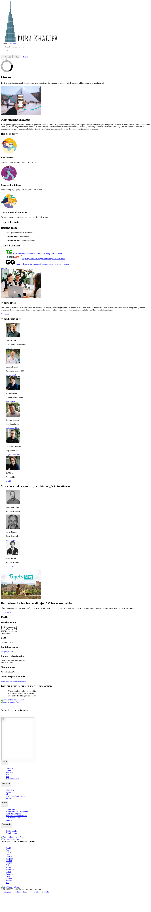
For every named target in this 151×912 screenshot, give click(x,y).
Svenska (9, 880)
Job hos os (5, 314)
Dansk (8, 854)
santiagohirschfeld (12, 428)
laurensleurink (11, 375)
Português (9, 874)
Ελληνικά (9, 859)
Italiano (8, 867)
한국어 (8, 865)
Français (9, 863)
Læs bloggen (6, 612)
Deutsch (9, 856)
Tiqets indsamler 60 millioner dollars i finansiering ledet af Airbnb (37, 254)
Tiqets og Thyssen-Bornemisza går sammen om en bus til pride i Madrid (42, 264)
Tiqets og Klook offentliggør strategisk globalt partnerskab (43, 259)
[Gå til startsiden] (13, 44)
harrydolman (10, 540)
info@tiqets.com (7, 652)
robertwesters (11, 401)
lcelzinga (9, 348)
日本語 (8, 872)
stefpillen (9, 481)
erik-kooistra (10, 567)
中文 (7, 883)
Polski (8, 876)
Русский (9, 878)
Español (9, 861)
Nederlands (10, 870)
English (8, 848)
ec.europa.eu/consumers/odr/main (13, 681)
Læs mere (4, 268)
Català (8, 850)
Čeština (8, 852)
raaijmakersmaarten (13, 455)
